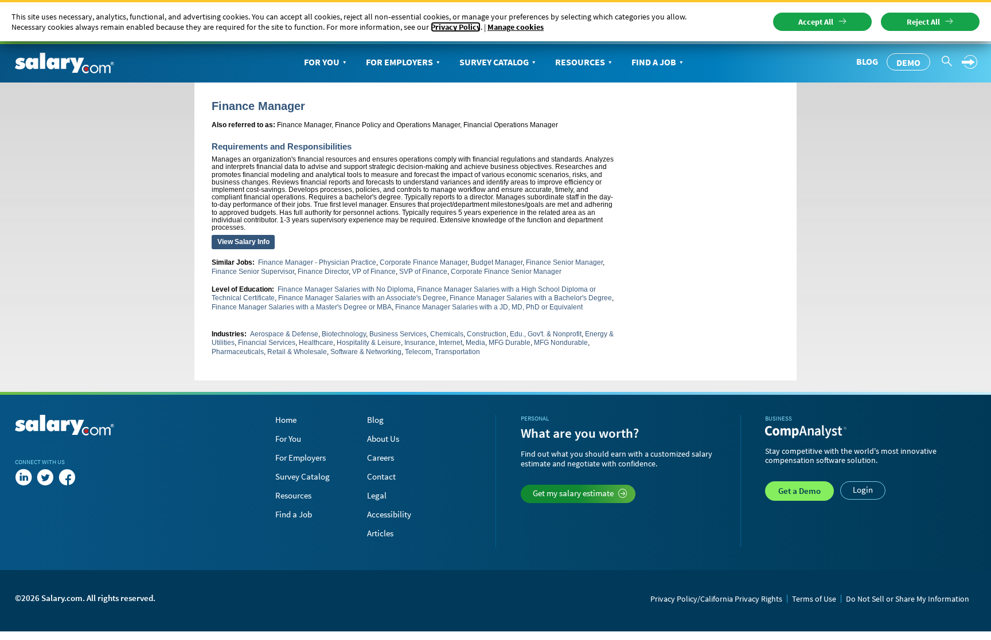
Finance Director (323, 272)
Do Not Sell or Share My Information (907, 599)
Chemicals (446, 334)
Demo (908, 62)
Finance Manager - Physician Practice (317, 262)
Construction (486, 334)
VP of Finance (374, 272)
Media (475, 343)
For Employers (399, 62)
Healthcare (316, 343)
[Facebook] (67, 477)
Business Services (398, 334)
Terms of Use (814, 599)
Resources (580, 62)
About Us (383, 438)
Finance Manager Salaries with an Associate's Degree (362, 298)
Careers (380, 457)
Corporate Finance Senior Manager (506, 272)
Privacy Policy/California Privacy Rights (716, 599)
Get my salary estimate (573, 493)
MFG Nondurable (561, 343)
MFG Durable (509, 343)
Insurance (419, 343)
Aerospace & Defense (284, 334)
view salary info (243, 242)
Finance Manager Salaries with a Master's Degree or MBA (302, 307)
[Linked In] (23, 477)
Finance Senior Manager (564, 262)
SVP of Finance (423, 272)
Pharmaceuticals (238, 352)
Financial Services (266, 343)
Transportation (457, 352)
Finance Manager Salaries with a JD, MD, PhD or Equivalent (489, 307)
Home (285, 419)
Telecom (418, 352)
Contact (381, 476)
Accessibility (389, 514)
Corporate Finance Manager (423, 262)
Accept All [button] (815, 22)
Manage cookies (515, 27)
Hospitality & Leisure (369, 343)
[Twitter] (45, 477)
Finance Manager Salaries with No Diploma (345, 289)
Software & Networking (365, 352)
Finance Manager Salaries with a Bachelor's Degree (531, 298)
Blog (867, 61)
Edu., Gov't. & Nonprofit (546, 334)
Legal (377, 495)
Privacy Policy (456, 27)
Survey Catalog (494, 62)
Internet (450, 343)
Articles (380, 533)
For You (322, 62)
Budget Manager (496, 262)
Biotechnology (344, 334)
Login (863, 489)
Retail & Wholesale (297, 352)
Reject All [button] (923, 22)
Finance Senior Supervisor (253, 272)
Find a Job (653, 62)
